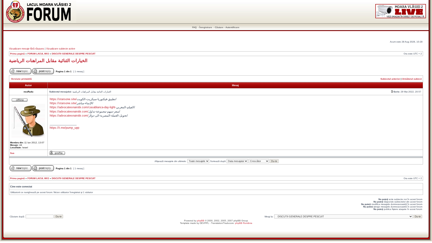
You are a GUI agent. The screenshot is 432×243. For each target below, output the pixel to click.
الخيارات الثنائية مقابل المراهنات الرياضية (48, 60)
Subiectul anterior (390, 79)
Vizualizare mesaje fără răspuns (26, 48)
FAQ (194, 27)
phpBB (200, 220)
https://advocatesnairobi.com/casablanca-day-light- (83, 107)
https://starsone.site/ (63, 99)
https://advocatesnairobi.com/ (69, 111)
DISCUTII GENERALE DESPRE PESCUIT (73, 53)
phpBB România (243, 223)
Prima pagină (17, 53)
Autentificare (232, 27)
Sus (12, 153)
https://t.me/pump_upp (64, 127)
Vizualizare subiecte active (60, 48)
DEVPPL (204, 223)
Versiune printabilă (21, 79)
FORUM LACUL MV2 (38, 53)
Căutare (219, 27)
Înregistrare (205, 27)
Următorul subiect (412, 79)
